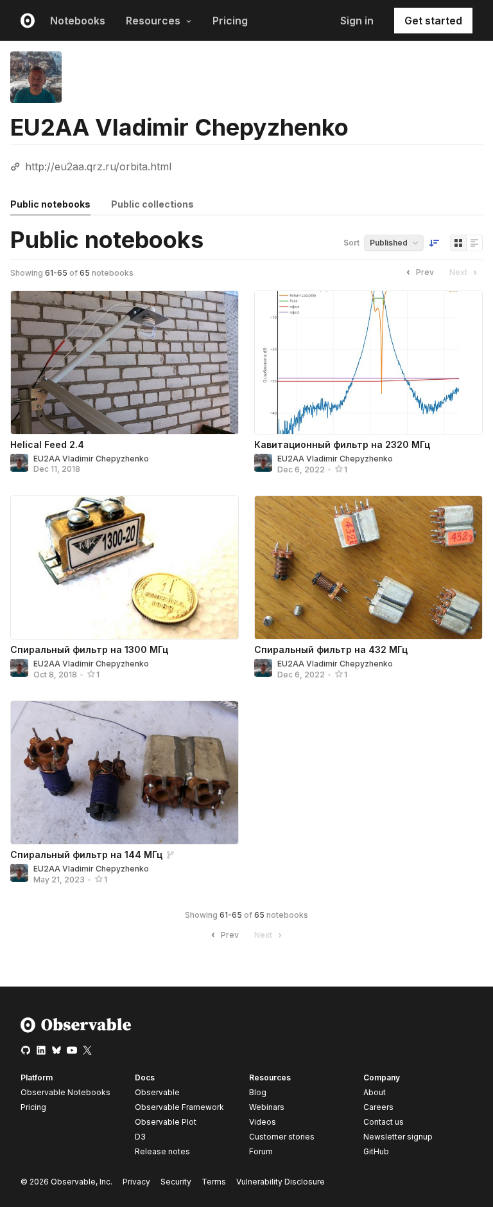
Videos (262, 1122)
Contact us (383, 1122)
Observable (157, 1092)
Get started (433, 20)
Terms (214, 1181)
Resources (153, 20)
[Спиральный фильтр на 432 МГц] (368, 567)
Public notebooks (50, 204)
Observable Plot (165, 1122)
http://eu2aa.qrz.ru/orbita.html (98, 166)
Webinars (266, 1107)
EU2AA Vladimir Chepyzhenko (91, 458)
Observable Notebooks (65, 1092)
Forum (261, 1151)
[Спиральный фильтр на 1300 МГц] (124, 567)
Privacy (136, 1181)
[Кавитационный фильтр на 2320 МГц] (368, 362)
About (374, 1092)
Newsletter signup (398, 1136)
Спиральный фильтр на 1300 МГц (89, 649)
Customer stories (282, 1136)
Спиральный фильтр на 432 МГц (331, 649)
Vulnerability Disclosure (280, 1181)
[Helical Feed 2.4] (124, 362)
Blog (257, 1092)
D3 (140, 1136)
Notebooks (77, 20)
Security (175, 1181)
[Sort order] (434, 243)
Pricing (230, 20)
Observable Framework (179, 1107)
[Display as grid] (458, 243)
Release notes (162, 1151)
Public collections (152, 204)
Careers (378, 1107)
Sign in (357, 20)
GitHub (376, 1151)
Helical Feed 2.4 (47, 444)
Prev (425, 272)
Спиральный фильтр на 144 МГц (86, 854)
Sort (351, 242)
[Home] (76, 1030)
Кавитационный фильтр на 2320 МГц (342, 444)
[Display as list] (474, 243)
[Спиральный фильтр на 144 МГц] (124, 773)
